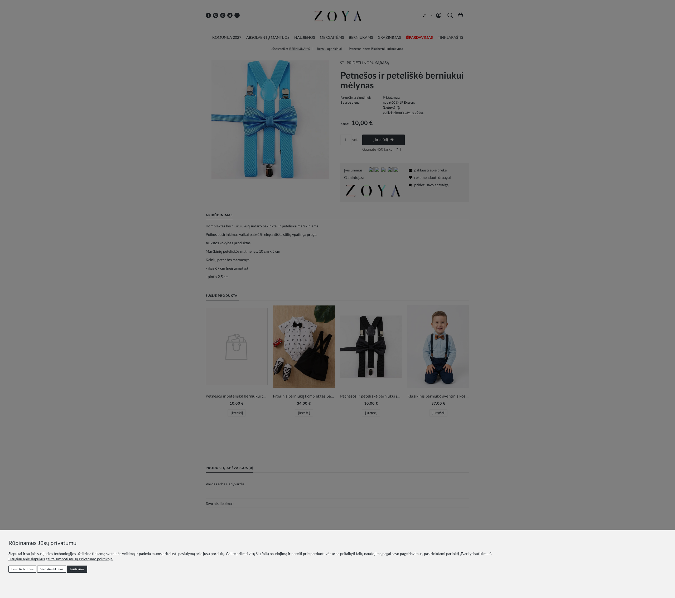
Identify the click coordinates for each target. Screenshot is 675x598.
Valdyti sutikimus (51, 569)
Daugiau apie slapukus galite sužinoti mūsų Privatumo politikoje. (60, 559)
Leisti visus (77, 569)
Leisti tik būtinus (22, 569)
